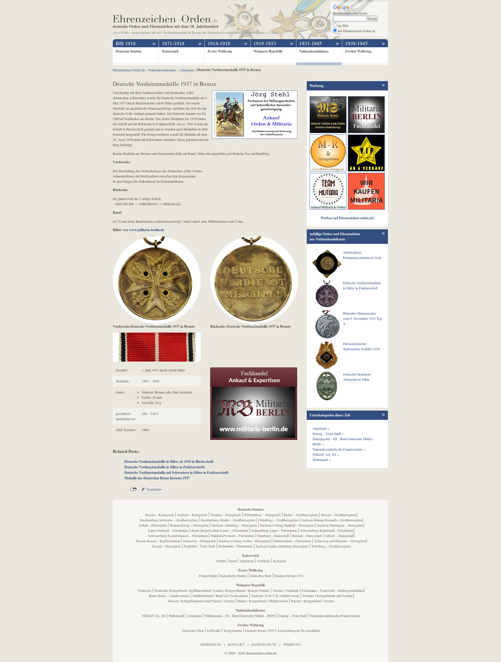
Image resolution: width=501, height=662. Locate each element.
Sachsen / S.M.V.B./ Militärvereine (275, 595)
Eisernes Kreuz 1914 (289, 575)
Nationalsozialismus (314, 51)
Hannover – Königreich (199, 540)
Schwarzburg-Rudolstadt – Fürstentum (326, 530)
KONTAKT (236, 644)
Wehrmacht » (322, 459)
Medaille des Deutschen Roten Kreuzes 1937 (157, 478)
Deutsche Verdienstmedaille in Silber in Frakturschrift (164, 467)
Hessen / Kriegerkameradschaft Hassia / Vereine (201, 600)
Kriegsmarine (233, 630)
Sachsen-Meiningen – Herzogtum (340, 525)
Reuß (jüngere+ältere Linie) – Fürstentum (219, 530)
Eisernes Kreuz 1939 (259, 630)
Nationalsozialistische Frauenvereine (335, 615)
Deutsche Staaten (128, 51)
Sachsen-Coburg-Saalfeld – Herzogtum (287, 525)
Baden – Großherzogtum (301, 514)
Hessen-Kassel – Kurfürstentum (158, 540)
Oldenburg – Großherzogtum (278, 520)
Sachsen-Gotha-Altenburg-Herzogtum (282, 546)
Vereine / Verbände (286, 590)
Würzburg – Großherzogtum (331, 546)
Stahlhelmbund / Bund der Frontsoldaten (220, 595)
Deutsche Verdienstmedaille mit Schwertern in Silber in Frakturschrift (176, 472)
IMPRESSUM (210, 644)
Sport (232, 560)
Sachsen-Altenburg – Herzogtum (234, 525)
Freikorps (144, 590)
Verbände (263, 560)
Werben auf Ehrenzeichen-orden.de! (347, 217)
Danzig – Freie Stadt (293, 615)
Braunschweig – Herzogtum (189, 525)
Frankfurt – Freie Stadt (199, 546)
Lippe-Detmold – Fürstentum (168, 530)
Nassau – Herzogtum (166, 546)
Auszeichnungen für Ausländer (298, 630)
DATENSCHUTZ (263, 644)
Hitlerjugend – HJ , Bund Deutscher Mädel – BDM (240, 615)
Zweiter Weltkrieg (358, 51)
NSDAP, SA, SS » (326, 454)
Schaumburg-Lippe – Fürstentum (274, 530)
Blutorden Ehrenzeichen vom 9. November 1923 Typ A (362, 318)
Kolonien (279, 560)
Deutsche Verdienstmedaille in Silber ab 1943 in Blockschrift (169, 461)
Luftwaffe (213, 630)
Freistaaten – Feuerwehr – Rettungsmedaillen (333, 590)
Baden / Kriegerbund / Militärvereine (262, 600)
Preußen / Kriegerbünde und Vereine (328, 595)
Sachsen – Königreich (192, 514)
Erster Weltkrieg (220, 51)
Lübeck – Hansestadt (339, 535)
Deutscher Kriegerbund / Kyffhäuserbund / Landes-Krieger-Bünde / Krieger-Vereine (212, 590)
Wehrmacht (176, 615)
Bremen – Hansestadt (307, 535)
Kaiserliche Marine (233, 575)
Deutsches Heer (260, 575)
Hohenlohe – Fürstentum (235, 546)
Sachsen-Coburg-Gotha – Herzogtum (244, 540)
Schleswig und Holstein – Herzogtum (340, 540)
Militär (221, 560)
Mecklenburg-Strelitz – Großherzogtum (228, 520)
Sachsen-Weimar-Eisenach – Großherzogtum (331, 520)
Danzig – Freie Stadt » (328, 433)
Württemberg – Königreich (262, 514)
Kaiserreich (170, 51)
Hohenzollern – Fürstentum (292, 540)
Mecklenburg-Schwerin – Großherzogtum (168, 520)
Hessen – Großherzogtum (338, 514)
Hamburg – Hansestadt (273, 535)
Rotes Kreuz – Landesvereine (169, 595)
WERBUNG (292, 644)
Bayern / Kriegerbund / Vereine (312, 600)
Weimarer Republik (268, 51)
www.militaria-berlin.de (146, 229)
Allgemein (246, 560)
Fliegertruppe (208, 575)
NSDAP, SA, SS (154, 615)
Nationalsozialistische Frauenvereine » (339, 449)
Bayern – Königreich (159, 514)
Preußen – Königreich (225, 514)
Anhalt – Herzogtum (153, 525)
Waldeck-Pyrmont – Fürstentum (232, 535)
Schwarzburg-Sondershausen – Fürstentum (178, 535)
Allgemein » (321, 428)
